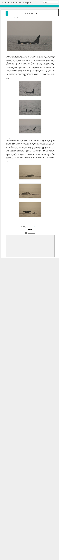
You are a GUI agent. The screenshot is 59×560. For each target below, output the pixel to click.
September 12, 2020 (30, 13)
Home (10, 6)
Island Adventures (38, 227)
